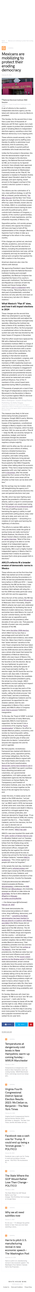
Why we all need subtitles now (14, 1214)
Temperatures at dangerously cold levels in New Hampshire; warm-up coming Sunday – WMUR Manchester (17, 1052)
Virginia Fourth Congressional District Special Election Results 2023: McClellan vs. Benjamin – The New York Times (16, 1099)
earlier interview (10, 539)
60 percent (28, 600)
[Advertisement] (17, 17)
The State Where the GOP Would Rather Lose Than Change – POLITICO (17, 1180)
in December (10, 473)
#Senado (14, 896)
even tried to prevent (10, 710)
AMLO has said (20, 830)
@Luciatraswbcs (7, 887)
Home (3, 40)
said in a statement (18, 288)
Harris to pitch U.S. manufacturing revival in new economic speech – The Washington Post (17, 1247)
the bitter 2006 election (20, 630)
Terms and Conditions (17, 1287)
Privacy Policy (28, 1287)
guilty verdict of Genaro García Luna (18, 836)
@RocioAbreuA (16, 889)
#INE (27, 887)
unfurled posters (18, 868)
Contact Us (6, 1287)
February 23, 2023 (8, 905)
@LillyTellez (6, 894)
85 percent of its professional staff (19, 507)
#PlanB (4, 896)
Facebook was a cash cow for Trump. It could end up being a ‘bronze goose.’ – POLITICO (17, 1142)
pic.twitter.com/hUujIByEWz (11, 899)
